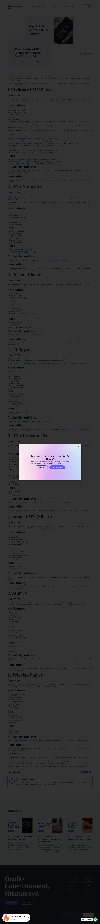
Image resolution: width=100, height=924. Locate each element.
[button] (79, 446)
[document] (50, 462)
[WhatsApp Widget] (95, 919)
